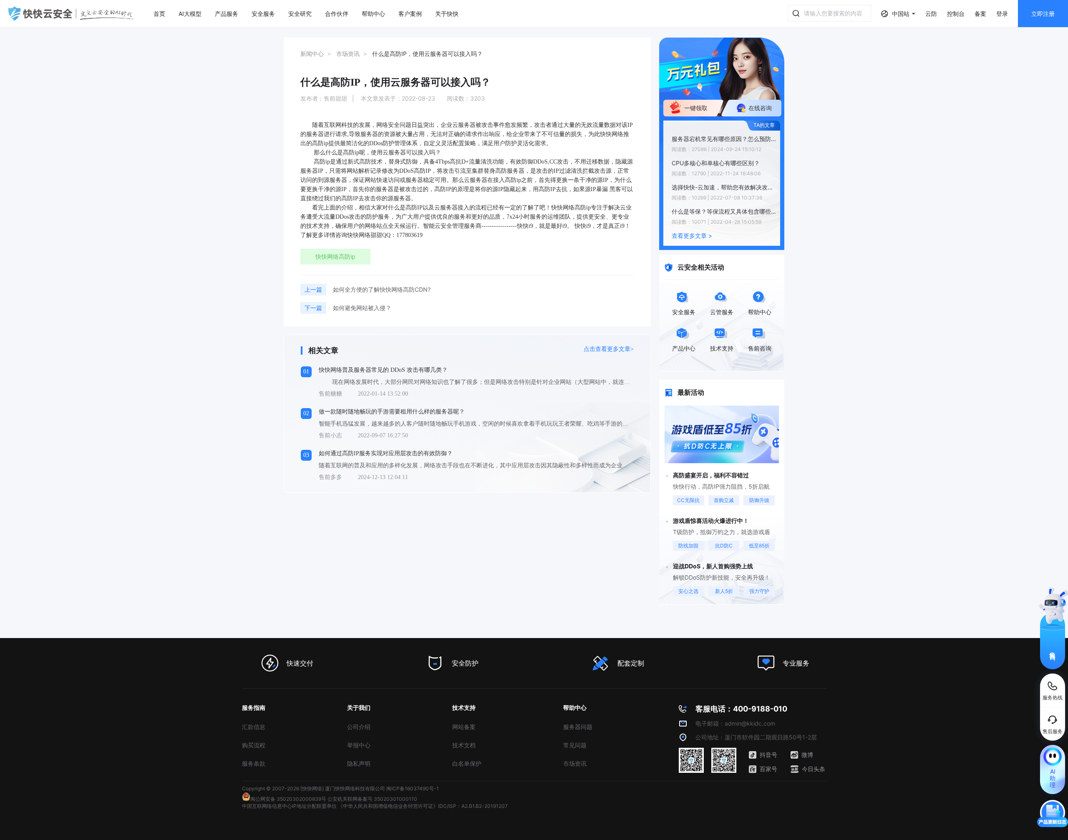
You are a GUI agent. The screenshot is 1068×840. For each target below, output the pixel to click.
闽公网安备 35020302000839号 (288, 799)
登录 (1002, 13)
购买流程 (253, 745)
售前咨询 (1053, 648)
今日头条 (813, 768)
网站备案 (464, 726)
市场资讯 (575, 763)
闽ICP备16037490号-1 (412, 788)
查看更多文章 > (692, 235)
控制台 (956, 13)
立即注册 (1043, 13)
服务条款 (253, 763)
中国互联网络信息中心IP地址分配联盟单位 (289, 806)
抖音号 (768, 754)
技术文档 (464, 745)
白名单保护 (466, 763)
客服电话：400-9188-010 (741, 708)
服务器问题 (577, 726)
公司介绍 (358, 726)
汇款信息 (253, 726)
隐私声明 (358, 763)
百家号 (768, 768)
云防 (931, 13)
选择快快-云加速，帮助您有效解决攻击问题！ (724, 187)
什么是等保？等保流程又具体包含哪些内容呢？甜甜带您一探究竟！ (724, 211)
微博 (807, 754)
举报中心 (358, 745)
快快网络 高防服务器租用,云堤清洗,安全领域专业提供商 (71, 13)
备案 (980, 13)
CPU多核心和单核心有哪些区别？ (716, 162)
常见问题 (575, 745)
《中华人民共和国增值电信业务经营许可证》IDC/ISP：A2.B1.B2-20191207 (423, 806)
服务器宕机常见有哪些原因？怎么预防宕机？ (724, 138)
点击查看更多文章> (609, 349)
